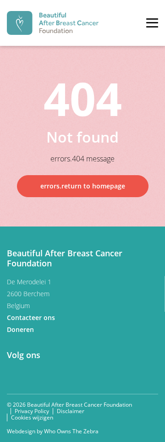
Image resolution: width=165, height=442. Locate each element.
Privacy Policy (32, 411)
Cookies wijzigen (32, 417)
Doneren (21, 329)
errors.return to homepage (82, 186)
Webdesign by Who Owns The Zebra (53, 431)
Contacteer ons (32, 317)
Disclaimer (70, 411)
